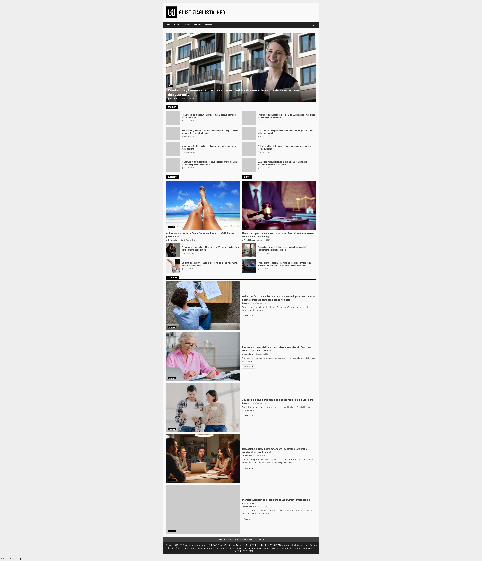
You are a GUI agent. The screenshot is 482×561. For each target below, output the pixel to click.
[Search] (313, 24)
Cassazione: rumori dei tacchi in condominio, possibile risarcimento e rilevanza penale (249, 250)
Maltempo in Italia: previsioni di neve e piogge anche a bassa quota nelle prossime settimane (173, 165)
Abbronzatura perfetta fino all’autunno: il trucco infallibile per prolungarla (203, 205)
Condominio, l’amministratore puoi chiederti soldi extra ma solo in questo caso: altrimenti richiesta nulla (241, 67)
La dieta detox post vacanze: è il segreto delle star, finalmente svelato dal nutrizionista (173, 266)
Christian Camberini (175, 240)
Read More (248, 315)
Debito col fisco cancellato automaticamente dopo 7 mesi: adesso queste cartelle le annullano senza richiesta (203, 305)
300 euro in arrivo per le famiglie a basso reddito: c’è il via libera (203, 407)
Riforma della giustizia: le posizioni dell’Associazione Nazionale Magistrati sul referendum (249, 118)
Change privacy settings (11, 558)
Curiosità (197, 25)
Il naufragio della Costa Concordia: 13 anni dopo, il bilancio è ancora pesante (173, 118)
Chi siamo (221, 539)
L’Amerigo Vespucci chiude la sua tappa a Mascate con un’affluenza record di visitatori (249, 165)
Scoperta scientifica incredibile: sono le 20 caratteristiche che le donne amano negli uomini (173, 250)
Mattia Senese (249, 303)
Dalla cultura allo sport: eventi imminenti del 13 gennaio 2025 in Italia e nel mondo (249, 133)
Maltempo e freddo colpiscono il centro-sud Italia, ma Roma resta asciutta (173, 149)
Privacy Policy (245, 539)
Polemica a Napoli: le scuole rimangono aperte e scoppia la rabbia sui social (249, 149)
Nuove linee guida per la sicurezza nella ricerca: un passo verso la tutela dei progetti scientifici (173, 133)
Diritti (168, 25)
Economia (186, 25)
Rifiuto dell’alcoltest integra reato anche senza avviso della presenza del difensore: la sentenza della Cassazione (249, 266)
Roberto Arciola (175, 99)
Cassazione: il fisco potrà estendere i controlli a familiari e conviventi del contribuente (203, 458)
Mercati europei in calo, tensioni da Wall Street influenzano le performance (203, 509)
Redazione (248, 456)
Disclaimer (259, 539)
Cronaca (208, 25)
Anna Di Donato (250, 240)
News (176, 25)
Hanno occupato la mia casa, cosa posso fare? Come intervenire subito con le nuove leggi (279, 205)
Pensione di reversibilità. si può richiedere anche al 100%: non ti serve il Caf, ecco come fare (203, 356)
